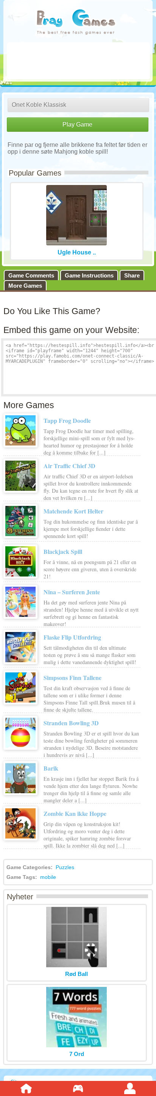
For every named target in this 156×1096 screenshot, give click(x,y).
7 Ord (76, 1054)
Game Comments (31, 275)
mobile (48, 877)
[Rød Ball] (76, 965)
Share (132, 275)
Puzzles (65, 867)
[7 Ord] (76, 1045)
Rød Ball (76, 974)
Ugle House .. (77, 252)
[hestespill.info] (76, 22)
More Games (25, 285)
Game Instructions (89, 275)
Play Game (77, 124)
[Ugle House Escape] (76, 243)
